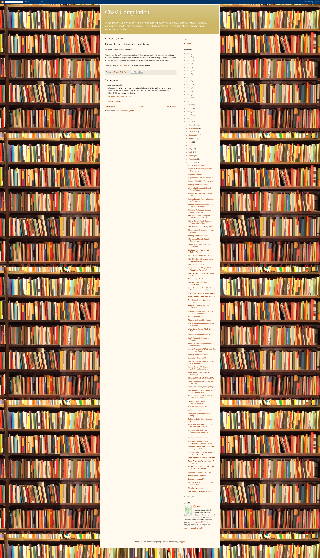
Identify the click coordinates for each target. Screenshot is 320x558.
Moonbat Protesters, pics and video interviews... (199, 211)
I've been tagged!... (195, 174)
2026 (188, 54)
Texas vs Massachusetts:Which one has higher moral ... (200, 312)
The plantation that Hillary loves (200, 227)
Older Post (171, 106)
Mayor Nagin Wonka (196, 279)
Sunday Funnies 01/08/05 (198, 438)
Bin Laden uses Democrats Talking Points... (199, 251)
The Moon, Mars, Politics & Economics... (198, 240)
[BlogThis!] (135, 72)
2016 (188, 88)
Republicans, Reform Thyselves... (201, 178)
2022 (188, 67)
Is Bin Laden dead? (196, 410)
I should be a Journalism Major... (201, 255)
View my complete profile (194, 528)
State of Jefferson (203, 522)
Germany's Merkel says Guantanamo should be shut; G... (200, 432)
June (191, 145)
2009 (188, 112)
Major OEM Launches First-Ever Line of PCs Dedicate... (201, 468)
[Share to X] (137, 72)
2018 (188, 81)
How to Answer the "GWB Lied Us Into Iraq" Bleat (201, 350)
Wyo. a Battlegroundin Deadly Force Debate (200, 189)
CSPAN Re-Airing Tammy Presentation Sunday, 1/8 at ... (201, 442)
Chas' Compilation (127, 12)
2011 (188, 105)
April (191, 152)
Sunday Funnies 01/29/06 (198, 184)
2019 (188, 77)
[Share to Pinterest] (142, 72)
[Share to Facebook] (139, 72)
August (192, 138)
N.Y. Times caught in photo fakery (201, 293)
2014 (188, 95)
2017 (188, 84)
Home (141, 106)
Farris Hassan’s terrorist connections (197, 283)
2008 (188, 115)
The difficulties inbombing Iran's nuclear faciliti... (200, 260)
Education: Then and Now (198, 358)
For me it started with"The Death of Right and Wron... (201, 448)
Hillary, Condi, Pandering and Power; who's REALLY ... (199, 222)
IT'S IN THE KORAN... (197, 165)
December (193, 125)
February (192, 159)
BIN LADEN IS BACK (196, 264)
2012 (188, 101)
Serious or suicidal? (196, 479)
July (190, 142)
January (192, 162)
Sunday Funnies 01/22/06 (198, 236)
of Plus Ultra (122, 66)
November (193, 128)
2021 (188, 71)
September (193, 135)
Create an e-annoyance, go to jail (201, 387)
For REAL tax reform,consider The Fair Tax (200, 170)
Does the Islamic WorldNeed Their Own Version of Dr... (199, 289)
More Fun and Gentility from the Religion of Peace (200, 397)
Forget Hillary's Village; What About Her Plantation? (199, 269)
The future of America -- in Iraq (200, 491)
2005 (188, 496)
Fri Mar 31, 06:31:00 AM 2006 (120, 96)
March (191, 156)
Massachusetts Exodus (197, 317)
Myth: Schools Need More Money (201, 297)
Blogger (181, 542)
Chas (198, 507)
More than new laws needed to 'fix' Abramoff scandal (200, 426)
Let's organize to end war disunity (201, 458)
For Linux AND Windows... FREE (201, 472)
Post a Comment (114, 101)
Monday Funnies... (195, 488)
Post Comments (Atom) (125, 111)
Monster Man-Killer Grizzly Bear (200, 181)
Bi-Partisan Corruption (197, 476)
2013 (188, 98)
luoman (165, 542)
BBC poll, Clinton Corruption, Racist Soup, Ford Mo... (199, 217)
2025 (188, 57)
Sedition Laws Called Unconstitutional (196, 402)
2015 (188, 91)
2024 (188, 60)
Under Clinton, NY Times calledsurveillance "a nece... (200, 368)
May (190, 149)
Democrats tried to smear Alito (200, 334)
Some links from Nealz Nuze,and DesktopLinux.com (201, 206)
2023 (188, 64)
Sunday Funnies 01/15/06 (198, 354)
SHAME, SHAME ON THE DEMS (201, 378)
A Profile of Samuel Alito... (198, 407)
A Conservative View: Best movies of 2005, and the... (201, 453)
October (192, 132)
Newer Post (110, 106)
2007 (188, 118)
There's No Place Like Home (199, 320)
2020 (188, 74)
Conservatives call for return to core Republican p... (200, 391)
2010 (188, 108)
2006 (188, 122)
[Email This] (132, 72)
